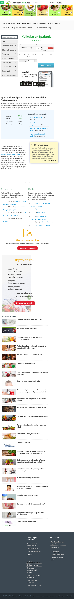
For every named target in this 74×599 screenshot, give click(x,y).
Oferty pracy (55, 551)
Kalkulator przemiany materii (48, 23)
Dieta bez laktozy (33, 565)
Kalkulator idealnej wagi (43, 28)
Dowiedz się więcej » (27, 248)
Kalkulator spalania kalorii (26, 23)
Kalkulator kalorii (9, 23)
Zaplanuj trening (46, 65)
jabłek (38, 209)
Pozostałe (5, 54)
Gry (3, 41)
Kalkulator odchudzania (24, 28)
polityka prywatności (64, 596)
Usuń (51, 48)
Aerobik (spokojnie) (36, 117)
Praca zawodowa (8, 58)
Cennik (29, 555)
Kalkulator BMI (8, 28)
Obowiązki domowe (9, 50)
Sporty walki (6, 71)
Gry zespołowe (7, 46)
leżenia (5, 221)
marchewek (41, 212)
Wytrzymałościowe (9, 75)
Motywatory (55, 547)
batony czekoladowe (43, 225)
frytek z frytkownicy (47, 222)
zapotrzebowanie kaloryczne (11, 154)
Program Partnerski (57, 555)
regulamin (50, 596)
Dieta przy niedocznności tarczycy (32, 570)
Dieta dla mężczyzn (33, 562)
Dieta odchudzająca (34, 552)
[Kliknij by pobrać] (26, 84)
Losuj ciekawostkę (50, 160)
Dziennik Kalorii (32, 548)
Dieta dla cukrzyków (34, 585)
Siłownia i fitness (8, 67)
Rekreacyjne (6, 63)
